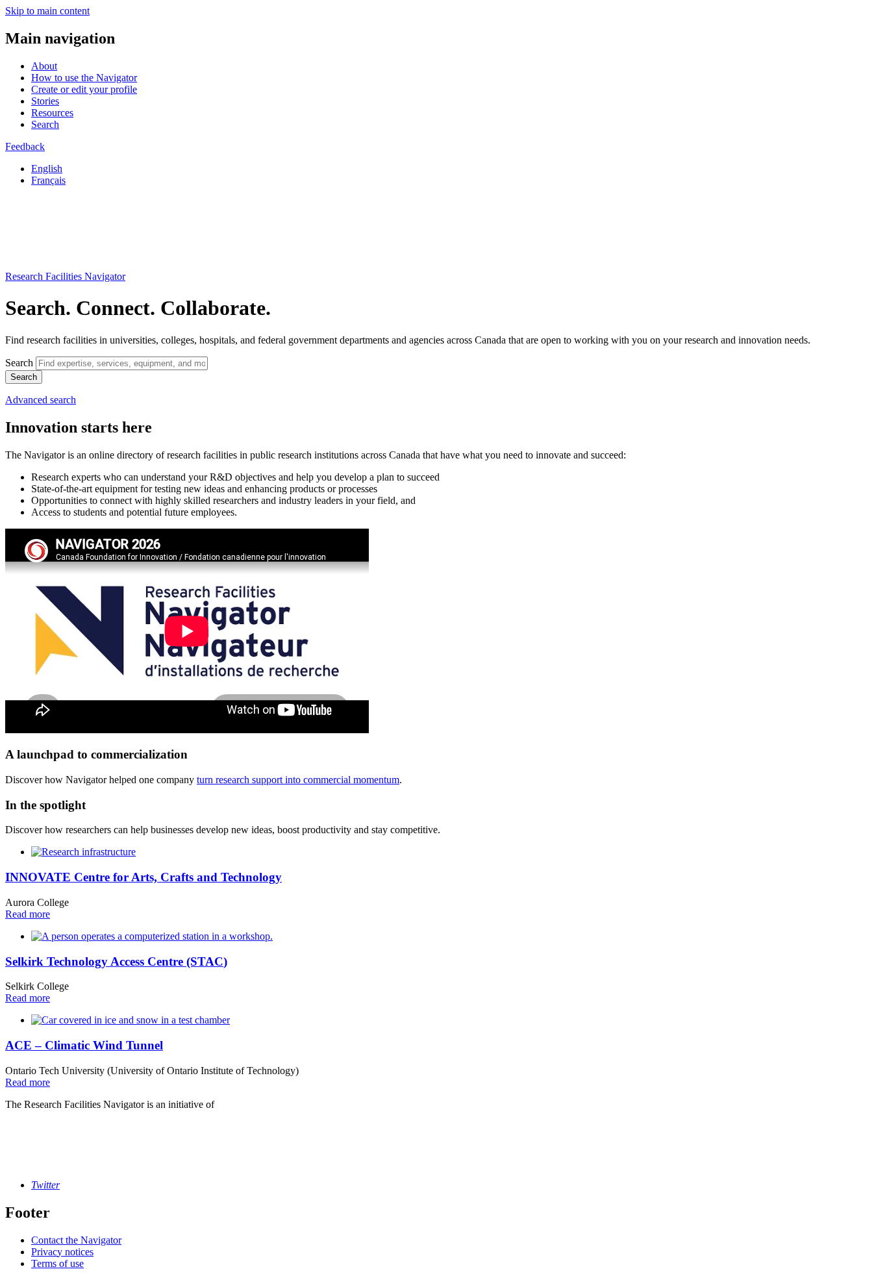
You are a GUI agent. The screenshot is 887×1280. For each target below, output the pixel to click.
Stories (45, 101)
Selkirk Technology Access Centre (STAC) (116, 961)
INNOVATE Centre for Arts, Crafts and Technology (143, 877)
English (46, 168)
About (44, 65)
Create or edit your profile (84, 89)
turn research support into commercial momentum (298, 779)
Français (48, 180)
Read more (27, 914)
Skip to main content (47, 10)
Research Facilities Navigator (65, 276)
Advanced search (40, 399)
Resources (52, 112)
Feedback (25, 146)
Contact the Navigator (76, 1240)
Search (45, 124)
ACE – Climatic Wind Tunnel (84, 1045)
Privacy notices (62, 1251)
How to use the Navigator (84, 77)
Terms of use (57, 1263)
